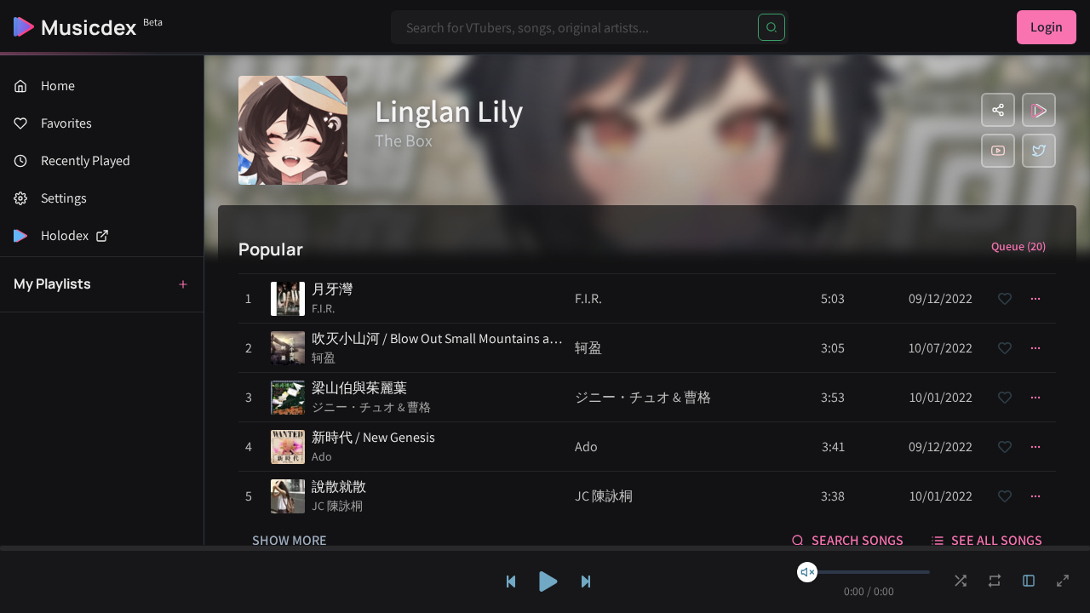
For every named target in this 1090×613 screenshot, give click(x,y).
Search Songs (858, 540)
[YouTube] (998, 151)
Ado (322, 456)
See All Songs (996, 540)
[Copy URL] (998, 110)
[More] (1035, 298)
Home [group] (58, 86)
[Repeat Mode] (995, 581)
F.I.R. (323, 308)
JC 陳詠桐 (337, 505)
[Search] (771, 27)
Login (1046, 27)
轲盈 (324, 357)
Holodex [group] (65, 235)
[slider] (807, 572)
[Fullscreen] (1063, 581)
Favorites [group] (66, 123)
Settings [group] (64, 198)
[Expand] (1029, 581)
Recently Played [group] (85, 160)
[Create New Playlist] (183, 284)
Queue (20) (1018, 246)
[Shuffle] (961, 581)
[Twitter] (1039, 151)
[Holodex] (1039, 110)
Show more (289, 540)
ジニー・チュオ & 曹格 (371, 407)
